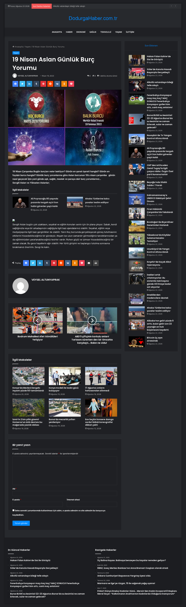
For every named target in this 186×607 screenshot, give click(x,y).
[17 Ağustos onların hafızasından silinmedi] (101, 376)
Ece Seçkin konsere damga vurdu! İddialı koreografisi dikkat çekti (99, 422)
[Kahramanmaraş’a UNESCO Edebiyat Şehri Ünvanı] (137, 199)
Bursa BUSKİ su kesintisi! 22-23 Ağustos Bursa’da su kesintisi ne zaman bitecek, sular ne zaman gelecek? (160, 121)
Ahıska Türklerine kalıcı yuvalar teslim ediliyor (159, 309)
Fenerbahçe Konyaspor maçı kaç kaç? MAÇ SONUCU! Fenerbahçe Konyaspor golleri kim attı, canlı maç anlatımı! (159, 101)
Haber (69, 32)
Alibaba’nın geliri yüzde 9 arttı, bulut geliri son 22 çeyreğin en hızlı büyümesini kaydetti (160, 325)
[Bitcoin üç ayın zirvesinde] (137, 341)
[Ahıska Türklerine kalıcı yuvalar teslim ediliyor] (75, 202)
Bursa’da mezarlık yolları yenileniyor (62, 421)
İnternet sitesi (73, 499)
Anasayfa (57, 32)
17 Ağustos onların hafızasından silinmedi (97, 389)
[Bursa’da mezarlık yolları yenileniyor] (65, 408)
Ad (14, 489)
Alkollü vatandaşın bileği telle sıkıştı (69, 6)
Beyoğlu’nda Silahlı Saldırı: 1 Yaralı (157, 184)
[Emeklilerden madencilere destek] (137, 298)
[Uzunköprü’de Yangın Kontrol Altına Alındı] (137, 252)
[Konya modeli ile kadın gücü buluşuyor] (65, 376)
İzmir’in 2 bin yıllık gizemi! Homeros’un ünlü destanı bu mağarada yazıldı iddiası (27, 422)
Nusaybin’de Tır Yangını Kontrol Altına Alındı (159, 137)
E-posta (16, 499)
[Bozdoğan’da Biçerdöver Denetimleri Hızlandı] (137, 226)
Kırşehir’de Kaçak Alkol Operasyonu (159, 263)
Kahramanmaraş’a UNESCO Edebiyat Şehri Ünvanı (159, 198)
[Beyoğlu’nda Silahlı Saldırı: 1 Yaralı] (137, 186)
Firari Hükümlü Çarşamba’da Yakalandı (160, 211)
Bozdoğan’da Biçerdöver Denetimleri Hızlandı (160, 224)
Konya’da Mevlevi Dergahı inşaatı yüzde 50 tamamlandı (28, 389)
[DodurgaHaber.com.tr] (93, 18)
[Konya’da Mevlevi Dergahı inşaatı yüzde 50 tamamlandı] (28, 376)
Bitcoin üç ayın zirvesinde (154, 339)
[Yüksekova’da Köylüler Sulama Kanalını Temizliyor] (137, 239)
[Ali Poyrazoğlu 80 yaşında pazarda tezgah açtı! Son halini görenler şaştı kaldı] (21, 202)
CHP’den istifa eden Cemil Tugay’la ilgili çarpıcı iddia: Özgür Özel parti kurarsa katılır (160, 170)
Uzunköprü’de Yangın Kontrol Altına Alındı (158, 250)
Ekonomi (80, 32)
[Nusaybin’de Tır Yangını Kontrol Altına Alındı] (137, 139)
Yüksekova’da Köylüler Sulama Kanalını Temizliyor (159, 238)
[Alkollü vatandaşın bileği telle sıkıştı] (137, 86)
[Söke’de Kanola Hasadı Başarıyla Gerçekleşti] (137, 73)
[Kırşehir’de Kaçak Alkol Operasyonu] (137, 265)
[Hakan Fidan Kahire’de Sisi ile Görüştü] (137, 60)
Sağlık (93, 32)
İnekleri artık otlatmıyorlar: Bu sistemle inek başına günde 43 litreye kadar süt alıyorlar (159, 280)
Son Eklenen (151, 45)
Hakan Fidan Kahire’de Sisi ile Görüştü (159, 58)
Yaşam (118, 32)
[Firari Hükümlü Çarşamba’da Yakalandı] (137, 213)
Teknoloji (105, 32)
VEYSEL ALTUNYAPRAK (28, 76)
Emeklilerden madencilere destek (157, 296)
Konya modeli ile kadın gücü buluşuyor (63, 389)
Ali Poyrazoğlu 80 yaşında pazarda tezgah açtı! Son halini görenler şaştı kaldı (44, 202)
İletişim (130, 32)
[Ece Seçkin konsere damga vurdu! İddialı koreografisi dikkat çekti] (101, 408)
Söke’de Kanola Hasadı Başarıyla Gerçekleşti (159, 71)
